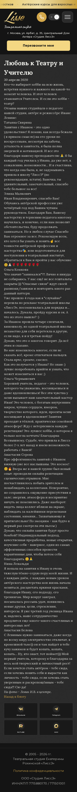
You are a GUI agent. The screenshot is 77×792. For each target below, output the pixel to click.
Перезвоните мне (38, 45)
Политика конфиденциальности (38, 771)
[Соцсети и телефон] (42, 17)
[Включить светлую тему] (54, 17)
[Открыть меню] (67, 17)
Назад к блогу (15, 696)
